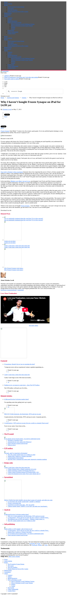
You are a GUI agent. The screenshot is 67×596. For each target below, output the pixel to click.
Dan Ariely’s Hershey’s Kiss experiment (12, 172)
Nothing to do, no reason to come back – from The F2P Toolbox (22, 385)
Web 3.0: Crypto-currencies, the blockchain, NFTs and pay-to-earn (22, 414)
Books (6, 5)
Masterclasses (8, 13)
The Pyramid (9, 434)
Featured (4, 361)
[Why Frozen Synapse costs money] (13, 267)
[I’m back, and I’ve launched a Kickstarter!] (5, 452)
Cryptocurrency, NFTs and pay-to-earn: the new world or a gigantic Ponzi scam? (26, 423)
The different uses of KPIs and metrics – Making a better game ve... (26, 519)
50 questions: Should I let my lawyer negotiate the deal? (19, 364)
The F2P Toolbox (12, 10)
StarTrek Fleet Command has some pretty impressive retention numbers (27, 459)
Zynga (38, 543)
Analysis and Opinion (13, 97)
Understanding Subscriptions (16, 458)
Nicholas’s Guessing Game (15, 440)
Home (6, 2)
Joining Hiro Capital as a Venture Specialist (19, 456)
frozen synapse (7, 290)
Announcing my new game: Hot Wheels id (19, 442)
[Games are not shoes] (13, 240)
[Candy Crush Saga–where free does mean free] (5, 244)
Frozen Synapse (5, 131)
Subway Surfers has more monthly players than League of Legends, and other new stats (28, 500)
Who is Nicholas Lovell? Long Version (22, 25)
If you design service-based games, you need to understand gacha (22, 438)
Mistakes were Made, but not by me (20, 181)
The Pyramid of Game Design (16, 7)
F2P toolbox (8, 448)
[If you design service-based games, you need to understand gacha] (5, 437)
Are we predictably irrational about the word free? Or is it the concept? (23, 218)
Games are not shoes (10, 241)
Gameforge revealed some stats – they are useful (21, 505)
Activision (32, 543)
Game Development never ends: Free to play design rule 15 (24, 474)
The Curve (11, 8)
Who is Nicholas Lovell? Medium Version (22, 24)
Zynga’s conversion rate (14, 503)
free (2, 290)
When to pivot (12, 445)
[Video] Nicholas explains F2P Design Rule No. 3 (21, 470)
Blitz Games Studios (14, 556)
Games (13, 29)
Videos (10, 19)
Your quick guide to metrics (11, 79)
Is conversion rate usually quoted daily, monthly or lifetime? (24, 501)
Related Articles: (6, 396)
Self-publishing (9, 524)
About (6, 16)
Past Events (11, 30)
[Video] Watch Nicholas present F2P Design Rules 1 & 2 (23, 472)
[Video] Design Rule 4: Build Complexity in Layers (22, 469)
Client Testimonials (13, 32)
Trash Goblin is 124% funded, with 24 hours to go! (18, 529)
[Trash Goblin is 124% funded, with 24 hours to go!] (5, 527)
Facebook (34, 545)
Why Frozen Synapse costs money (13, 268)
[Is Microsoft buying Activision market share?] (5, 513)
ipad (12, 290)
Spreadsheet (8, 477)
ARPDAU (7, 75)
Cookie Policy (12, 33)
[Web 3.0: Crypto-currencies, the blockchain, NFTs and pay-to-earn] (9, 413)
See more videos (33, 325)
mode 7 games (17, 290)
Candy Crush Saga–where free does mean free (17, 245)
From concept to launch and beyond (17, 443)
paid (22, 290)
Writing (13, 27)
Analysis (7, 510)
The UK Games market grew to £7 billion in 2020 (21, 454)
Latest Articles (8, 3)
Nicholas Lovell (7, 109)
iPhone (40, 545)
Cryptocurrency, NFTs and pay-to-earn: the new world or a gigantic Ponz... (28, 517)
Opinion (24, 97)
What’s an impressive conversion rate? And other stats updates (21, 77)
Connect (10, 18)
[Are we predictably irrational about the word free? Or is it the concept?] (5, 217)
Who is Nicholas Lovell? (14, 22)
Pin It (5, 116)
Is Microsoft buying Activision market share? (16, 399)
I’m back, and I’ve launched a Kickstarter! (15, 453)
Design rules (8, 463)
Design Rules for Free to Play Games (18, 11)
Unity (46, 545)
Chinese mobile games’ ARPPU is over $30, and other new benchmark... (28, 506)
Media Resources (12, 21)
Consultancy (7, 14)
